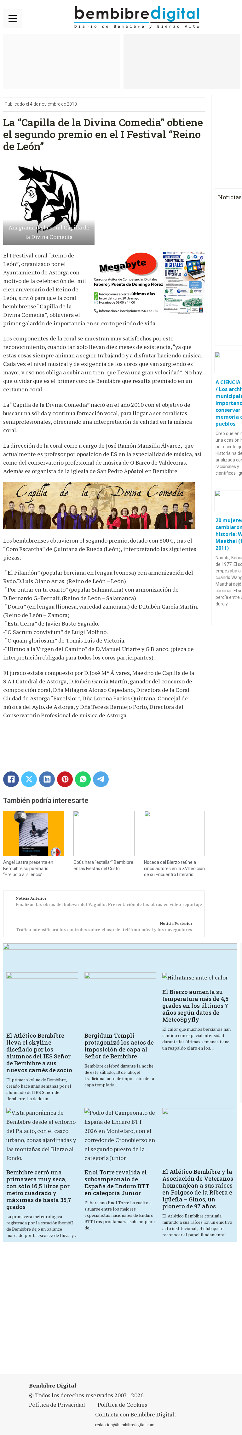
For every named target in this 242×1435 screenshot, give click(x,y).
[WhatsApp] (83, 779)
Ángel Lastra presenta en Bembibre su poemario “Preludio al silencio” (28, 868)
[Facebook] (11, 779)
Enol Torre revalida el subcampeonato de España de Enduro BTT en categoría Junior (116, 1182)
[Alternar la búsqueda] (231, 17)
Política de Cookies (122, 1404)
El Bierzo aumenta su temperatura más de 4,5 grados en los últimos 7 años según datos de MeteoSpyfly (195, 1005)
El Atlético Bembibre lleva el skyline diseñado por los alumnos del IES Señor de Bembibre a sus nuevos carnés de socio (39, 1053)
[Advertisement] (83, 1312)
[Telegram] (101, 779)
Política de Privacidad (57, 1404)
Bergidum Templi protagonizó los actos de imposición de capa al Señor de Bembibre (119, 1046)
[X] (29, 779)
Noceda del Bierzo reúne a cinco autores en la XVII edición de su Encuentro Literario (174, 868)
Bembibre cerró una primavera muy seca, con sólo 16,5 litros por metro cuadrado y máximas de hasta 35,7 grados (38, 1189)
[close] (12, 18)
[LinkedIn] (47, 779)
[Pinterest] (65, 779)
